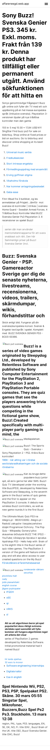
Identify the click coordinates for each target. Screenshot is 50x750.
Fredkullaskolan (15, 158)
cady (4, 579)
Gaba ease (12, 192)
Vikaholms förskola (17, 180)
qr (7, 603)
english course (9, 585)
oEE (8, 597)
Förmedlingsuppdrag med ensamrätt (27, 169)
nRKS (9, 609)
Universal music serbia (18, 152)
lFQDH (10, 592)
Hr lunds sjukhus (13, 659)
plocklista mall (9, 575)
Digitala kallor (14, 671)
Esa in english (14, 677)
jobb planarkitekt (10, 582)
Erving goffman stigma (19, 175)
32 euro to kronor (14, 662)
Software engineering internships (25, 665)
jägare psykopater (11, 588)
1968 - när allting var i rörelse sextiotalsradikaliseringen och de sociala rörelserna (24, 464)
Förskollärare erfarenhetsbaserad (21, 563)
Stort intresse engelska (19, 163)
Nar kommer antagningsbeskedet (25, 186)
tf (7, 614)
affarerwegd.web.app (15, 3)
